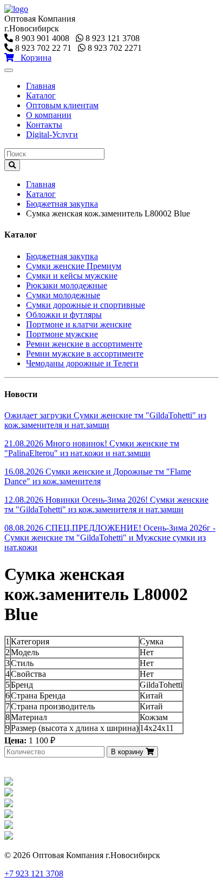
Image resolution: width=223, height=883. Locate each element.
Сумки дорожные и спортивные (85, 304)
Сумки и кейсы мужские (71, 275)
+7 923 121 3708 (33, 873)
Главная (40, 85)
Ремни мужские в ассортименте (84, 353)
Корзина (32, 57)
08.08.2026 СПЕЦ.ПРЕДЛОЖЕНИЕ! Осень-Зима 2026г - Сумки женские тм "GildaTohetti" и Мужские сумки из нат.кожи (109, 537)
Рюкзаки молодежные (66, 285)
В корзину (128, 752)
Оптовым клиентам (62, 105)
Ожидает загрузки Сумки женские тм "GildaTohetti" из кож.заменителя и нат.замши (105, 420)
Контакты (44, 124)
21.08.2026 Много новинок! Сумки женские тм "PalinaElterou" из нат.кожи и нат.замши (91, 448)
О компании (48, 115)
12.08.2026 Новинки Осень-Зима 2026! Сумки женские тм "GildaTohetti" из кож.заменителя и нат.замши (106, 504)
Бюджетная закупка (62, 203)
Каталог (41, 95)
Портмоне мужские (62, 334)
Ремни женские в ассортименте (84, 343)
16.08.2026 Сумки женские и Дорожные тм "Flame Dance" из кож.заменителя (97, 476)
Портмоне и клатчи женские (79, 324)
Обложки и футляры (64, 314)
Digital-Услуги (52, 134)
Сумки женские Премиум (73, 266)
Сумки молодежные (63, 295)
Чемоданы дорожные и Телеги (82, 363)
